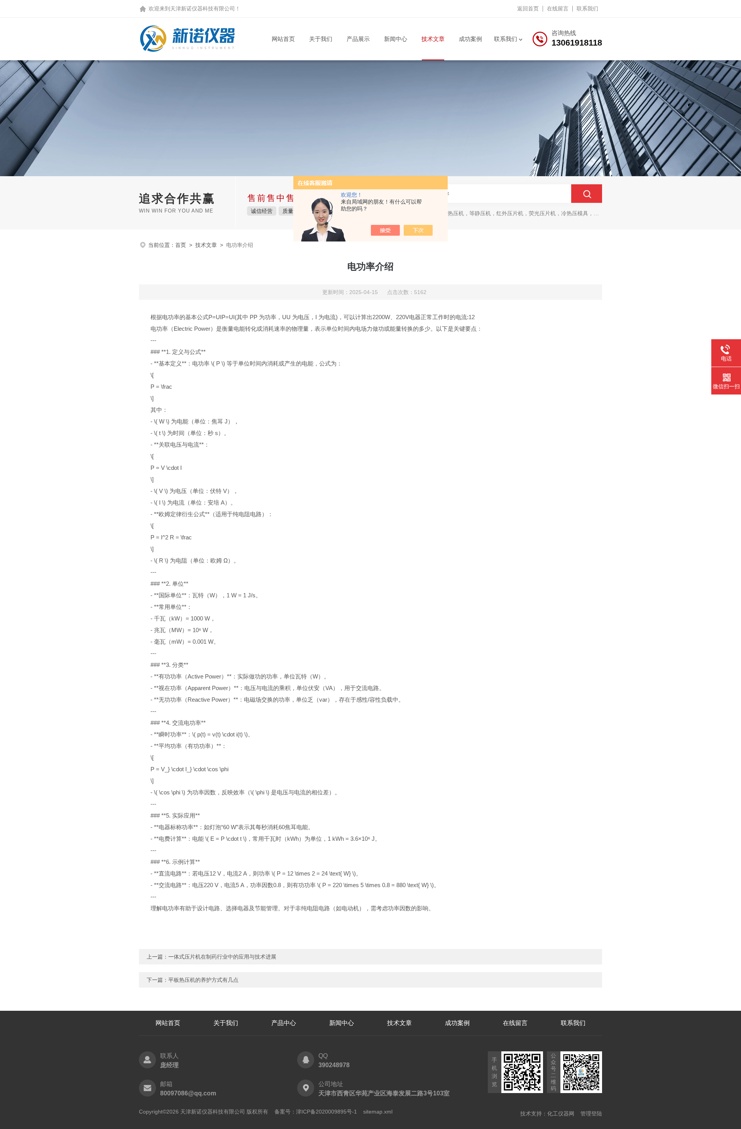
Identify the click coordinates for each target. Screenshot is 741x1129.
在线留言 (557, 8)
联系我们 (587, 8)
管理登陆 (591, 1113)
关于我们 (320, 39)
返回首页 (528, 8)
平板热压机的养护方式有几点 (203, 980)
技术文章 (433, 39)
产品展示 (358, 39)
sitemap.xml (377, 1112)
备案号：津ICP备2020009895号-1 (315, 1112)
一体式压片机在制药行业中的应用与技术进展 (222, 957)
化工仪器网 (560, 1113)
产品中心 (283, 1023)
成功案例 (470, 39)
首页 (180, 245)
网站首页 (283, 39)
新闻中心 (395, 39)
